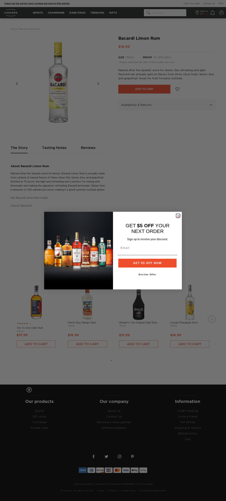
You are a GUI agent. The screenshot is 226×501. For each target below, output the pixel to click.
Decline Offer (147, 274)
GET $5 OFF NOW (147, 263)
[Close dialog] (178, 216)
